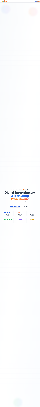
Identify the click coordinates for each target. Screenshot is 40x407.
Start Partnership (15, 206)
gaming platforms (12, 202)
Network (24, 1)
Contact (27, 1)
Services (18, 1)
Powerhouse (20, 199)
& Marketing (20, 196)
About (21, 1)
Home (15, 1)
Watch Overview (26, 206)
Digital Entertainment (20, 192)
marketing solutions (27, 202)
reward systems (19, 202)
